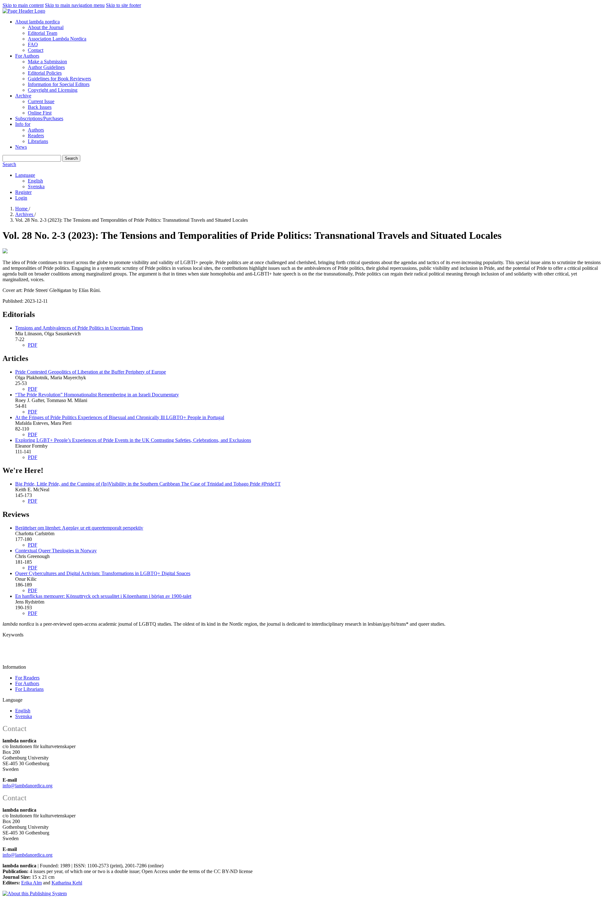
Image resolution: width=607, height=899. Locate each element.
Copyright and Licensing (52, 90)
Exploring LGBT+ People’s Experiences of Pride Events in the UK (133, 440)
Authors (36, 130)
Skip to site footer (123, 5)
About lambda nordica (37, 21)
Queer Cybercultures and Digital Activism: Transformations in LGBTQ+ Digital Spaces (102, 573)
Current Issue (41, 101)
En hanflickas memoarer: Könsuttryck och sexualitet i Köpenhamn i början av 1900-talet (103, 596)
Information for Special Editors (58, 84)
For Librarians (29, 689)
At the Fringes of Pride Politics (119, 417)
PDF (32, 345)
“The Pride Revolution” (97, 394)
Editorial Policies (45, 73)
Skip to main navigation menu (75, 5)
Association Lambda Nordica (57, 38)
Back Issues (40, 107)
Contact (35, 50)
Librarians (38, 141)
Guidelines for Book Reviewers (59, 78)
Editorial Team (42, 33)
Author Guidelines (46, 67)
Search (71, 158)
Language (25, 175)
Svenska (36, 186)
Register (23, 192)
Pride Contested (90, 372)
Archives (24, 214)
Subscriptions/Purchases (39, 118)
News (21, 147)
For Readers (27, 677)
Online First (40, 112)
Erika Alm (31, 882)
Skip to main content (23, 5)
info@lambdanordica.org (27, 785)
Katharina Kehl (67, 882)
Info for (22, 124)
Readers (36, 135)
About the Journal (46, 27)
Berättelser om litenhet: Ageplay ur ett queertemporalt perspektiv (79, 527)
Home (22, 208)
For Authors (27, 56)
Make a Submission (47, 61)
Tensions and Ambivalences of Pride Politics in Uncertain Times (79, 328)
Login (21, 198)
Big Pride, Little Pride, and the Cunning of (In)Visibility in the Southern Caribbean (148, 484)
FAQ (33, 44)
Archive (23, 95)
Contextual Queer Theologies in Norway (56, 550)
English (35, 180)
